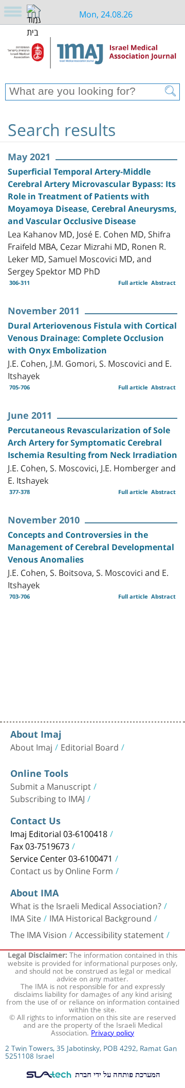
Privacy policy (112, 1032)
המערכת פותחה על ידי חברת (116, 1074)
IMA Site (25, 917)
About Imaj (31, 746)
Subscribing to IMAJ (47, 798)
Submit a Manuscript (50, 785)
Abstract (163, 282)
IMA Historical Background (100, 917)
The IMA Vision (38, 934)
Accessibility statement (119, 934)
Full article (133, 282)
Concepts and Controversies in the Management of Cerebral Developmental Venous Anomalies (91, 547)
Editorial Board (90, 746)
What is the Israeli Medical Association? (85, 905)
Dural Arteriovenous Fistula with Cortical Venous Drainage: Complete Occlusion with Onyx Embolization (92, 338)
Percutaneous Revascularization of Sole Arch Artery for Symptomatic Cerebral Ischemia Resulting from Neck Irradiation (92, 442)
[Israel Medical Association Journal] (92, 57)
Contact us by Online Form (61, 870)
